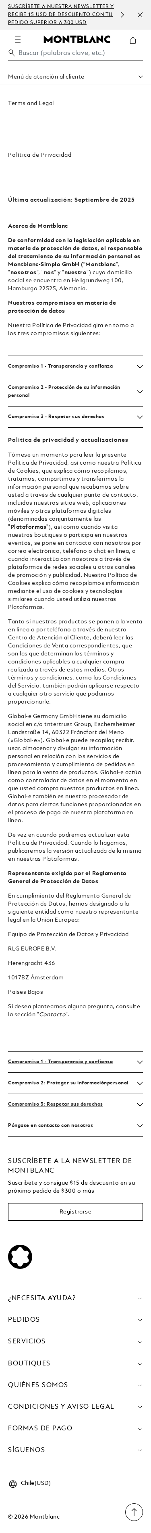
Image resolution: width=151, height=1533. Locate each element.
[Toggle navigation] (17, 39)
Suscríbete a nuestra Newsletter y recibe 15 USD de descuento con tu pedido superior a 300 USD (61, 14)
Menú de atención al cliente (46, 77)
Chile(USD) (36, 1483)
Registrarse (76, 1212)
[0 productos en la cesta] (136, 46)
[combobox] (75, 55)
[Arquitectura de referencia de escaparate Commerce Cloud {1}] (77, 39)
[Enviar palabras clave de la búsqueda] (11, 53)
